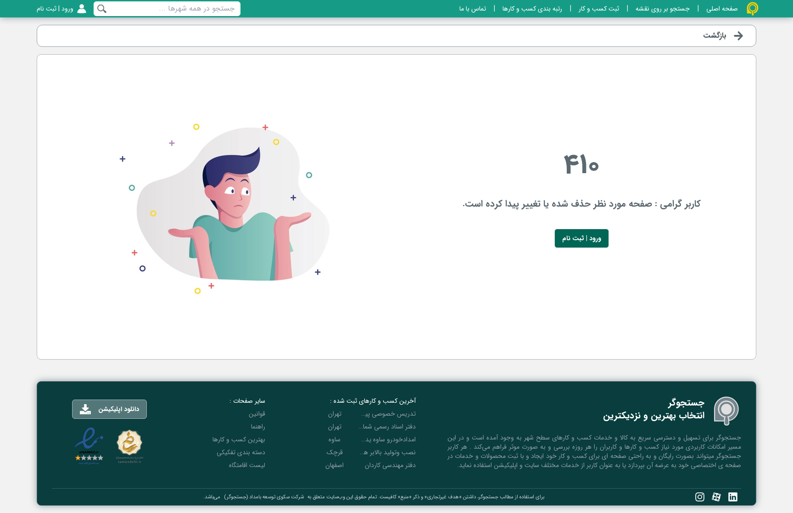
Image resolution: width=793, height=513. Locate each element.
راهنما (258, 426)
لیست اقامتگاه (247, 465)
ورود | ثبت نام (581, 238)
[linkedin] (732, 497)
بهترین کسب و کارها (238, 439)
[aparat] (716, 497)
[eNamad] (89, 446)
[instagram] (699, 497)
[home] (752, 8)
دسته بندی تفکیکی (241, 452)
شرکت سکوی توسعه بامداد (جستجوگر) (264, 497)
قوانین (257, 413)
